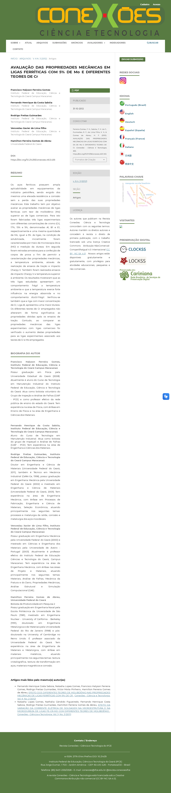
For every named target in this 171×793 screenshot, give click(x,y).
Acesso (156, 4)
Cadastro (144, 4)
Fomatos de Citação (85, 159)
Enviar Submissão (132, 59)
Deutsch (130, 122)
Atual (28, 42)
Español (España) (135, 130)
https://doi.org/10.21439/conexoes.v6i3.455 (33, 159)
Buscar (153, 42)
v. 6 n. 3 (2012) (40, 58)
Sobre (15, 42)
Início (14, 58)
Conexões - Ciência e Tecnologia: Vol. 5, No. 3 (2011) (44, 714)
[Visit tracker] (121, 227)
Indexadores (118, 42)
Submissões (59, 42)
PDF (76, 90)
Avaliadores (95, 42)
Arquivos (42, 42)
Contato (18, 49)
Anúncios (77, 42)
